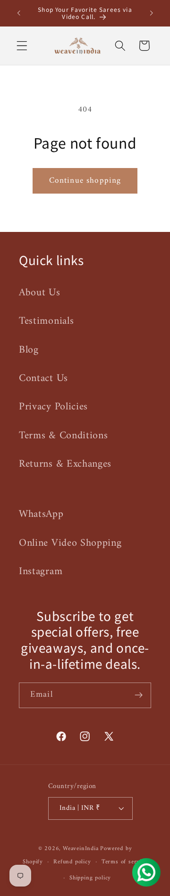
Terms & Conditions (63, 435)
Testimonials (46, 321)
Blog (29, 350)
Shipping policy (90, 878)
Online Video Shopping (70, 543)
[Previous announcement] (18, 13)
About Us (39, 293)
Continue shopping (85, 181)
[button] (22, 46)
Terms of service (124, 862)
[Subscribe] (139, 695)
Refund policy (72, 862)
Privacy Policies (53, 407)
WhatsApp (41, 514)
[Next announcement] (151, 13)
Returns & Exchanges (65, 464)
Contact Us (43, 378)
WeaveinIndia (81, 848)
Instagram (40, 571)
